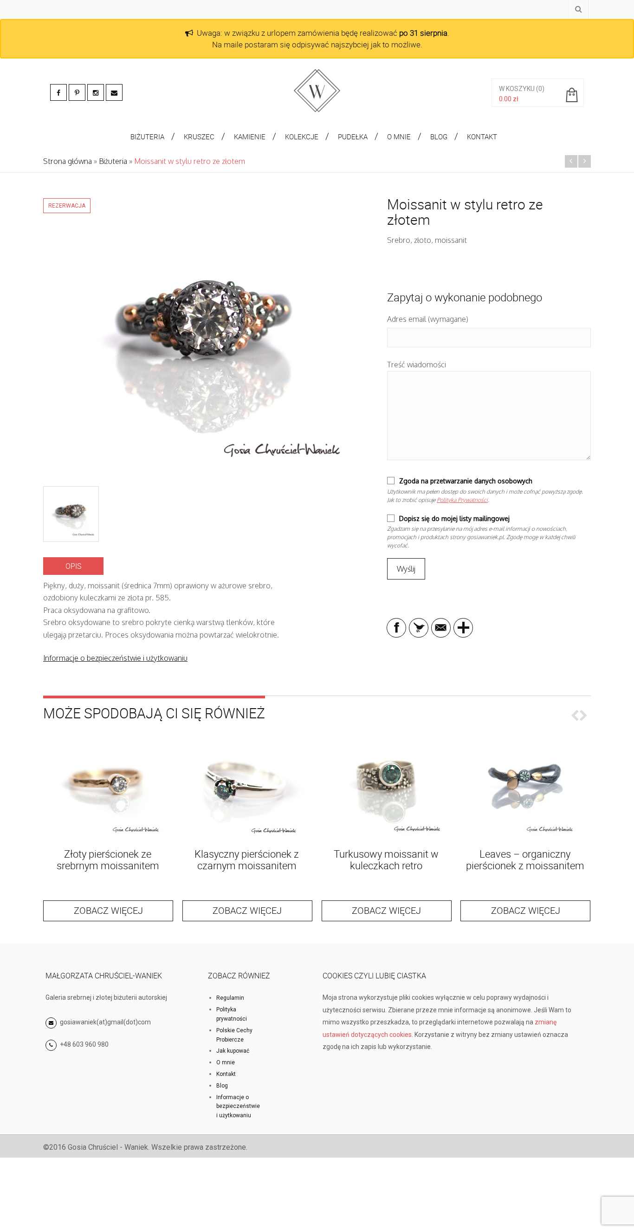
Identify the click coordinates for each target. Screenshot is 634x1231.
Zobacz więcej (108, 910)
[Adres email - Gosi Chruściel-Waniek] (114, 92)
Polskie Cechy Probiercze (234, 1035)
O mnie (225, 1062)
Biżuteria (113, 161)
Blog (222, 1085)
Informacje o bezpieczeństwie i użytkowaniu (115, 658)
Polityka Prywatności (462, 499)
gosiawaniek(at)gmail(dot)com (104, 1022)
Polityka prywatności (231, 1014)
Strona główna (67, 161)
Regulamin (230, 998)
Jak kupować (232, 1051)
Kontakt (226, 1074)
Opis (73, 566)
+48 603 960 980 (84, 1044)
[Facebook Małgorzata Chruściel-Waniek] (58, 92)
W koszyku (517, 88)
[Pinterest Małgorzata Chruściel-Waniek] (77, 92)
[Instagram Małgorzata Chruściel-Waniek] (95, 92)
